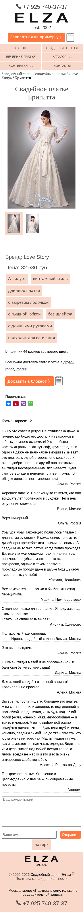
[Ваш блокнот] (70, 37)
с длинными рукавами (30, 326)
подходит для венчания (31, 338)
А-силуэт (17, 278)
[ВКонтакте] (8, 403)
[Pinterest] (16, 403)
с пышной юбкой (24, 314)
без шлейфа (60, 314)
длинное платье (24, 290)
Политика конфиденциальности (41, 878)
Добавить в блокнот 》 (30, 381)
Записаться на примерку (36, 37)
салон (20, 48)
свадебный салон (18, 74)
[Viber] (23, 403)
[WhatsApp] (30, 403)
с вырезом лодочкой (28, 302)
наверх (42, 844)
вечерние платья (20, 56)
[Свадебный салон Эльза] (41, 30)
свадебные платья (50, 74)
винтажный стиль (50, 278)
